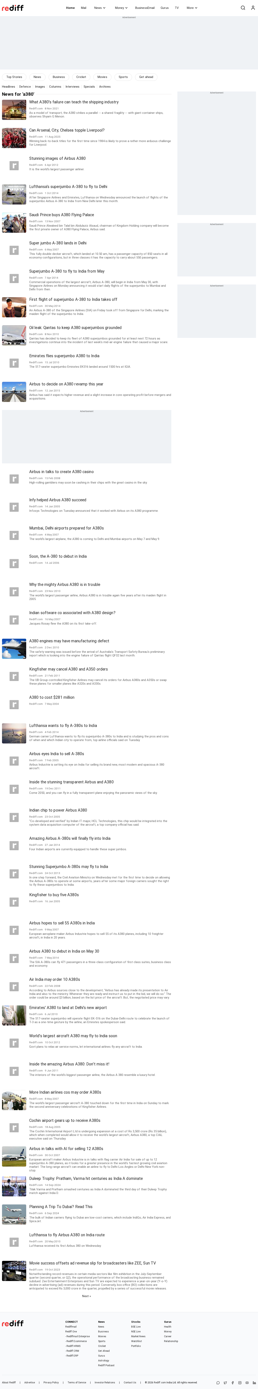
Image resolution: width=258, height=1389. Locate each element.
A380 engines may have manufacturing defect (69, 641)
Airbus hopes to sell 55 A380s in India (62, 923)
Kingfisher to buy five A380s (54, 895)
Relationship (171, 1341)
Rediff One (71, 1331)
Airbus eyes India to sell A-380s (56, 754)
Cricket (81, 77)
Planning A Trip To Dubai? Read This (61, 1206)
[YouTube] (247, 1383)
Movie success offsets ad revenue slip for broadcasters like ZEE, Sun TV (92, 1263)
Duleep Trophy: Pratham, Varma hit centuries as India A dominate (86, 1178)
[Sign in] (253, 8)
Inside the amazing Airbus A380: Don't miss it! (69, 1064)
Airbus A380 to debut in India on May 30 (64, 951)
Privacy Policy (51, 1382)
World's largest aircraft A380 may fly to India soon (73, 1036)
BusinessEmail (145, 8)
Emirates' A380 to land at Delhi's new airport (68, 1007)
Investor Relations (105, 1382)
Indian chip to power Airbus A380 (58, 810)
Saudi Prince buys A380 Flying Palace (61, 215)
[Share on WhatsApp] (218, 1383)
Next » (86, 1296)
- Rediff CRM (72, 1351)
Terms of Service (77, 1382)
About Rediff (9, 1382)
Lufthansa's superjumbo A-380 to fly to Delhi (68, 186)
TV (177, 8)
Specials (89, 86)
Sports (123, 77)
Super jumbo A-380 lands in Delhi (57, 243)
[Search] (243, 8)
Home (70, 8)
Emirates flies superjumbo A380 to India (64, 356)
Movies (102, 77)
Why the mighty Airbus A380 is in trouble (64, 584)
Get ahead (146, 77)
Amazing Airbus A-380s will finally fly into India (69, 838)
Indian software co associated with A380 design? (72, 612)
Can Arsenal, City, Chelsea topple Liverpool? (67, 130)
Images (40, 86)
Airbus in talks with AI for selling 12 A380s (66, 1148)
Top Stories (14, 77)
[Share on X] (225, 1383)
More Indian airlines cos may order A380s (65, 1092)
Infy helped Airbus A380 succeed (57, 500)
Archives (105, 86)
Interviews (72, 86)
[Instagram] (239, 1383)
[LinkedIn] (254, 1383)
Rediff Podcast (106, 1365)
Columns (55, 86)
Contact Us (130, 1382)
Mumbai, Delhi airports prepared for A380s (66, 528)
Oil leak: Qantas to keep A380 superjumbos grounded (75, 327)
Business (59, 77)
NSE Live (136, 1331)
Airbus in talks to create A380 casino (61, 471)
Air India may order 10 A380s (54, 979)
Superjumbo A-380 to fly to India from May (66, 271)
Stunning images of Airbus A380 (57, 158)
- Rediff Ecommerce (76, 1341)
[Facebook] (232, 1383)
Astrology (103, 1360)
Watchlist (136, 1341)
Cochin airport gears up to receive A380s (64, 1120)
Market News (138, 1336)
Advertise (29, 1382)
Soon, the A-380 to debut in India (58, 556)
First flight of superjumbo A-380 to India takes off (73, 299)
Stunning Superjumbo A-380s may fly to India (68, 866)
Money (119, 8)
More (190, 8)
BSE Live (136, 1326)
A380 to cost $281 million (52, 697)
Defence (25, 86)
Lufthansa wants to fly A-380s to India (63, 725)
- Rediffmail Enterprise (77, 1336)
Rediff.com (160, 1382)
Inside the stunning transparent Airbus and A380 (71, 782)
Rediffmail (71, 1326)
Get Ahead (104, 1351)
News (98, 8)
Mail (83, 8)
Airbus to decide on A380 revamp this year (66, 384)
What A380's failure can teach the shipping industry (74, 102)
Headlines (8, 86)
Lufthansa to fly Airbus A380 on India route (67, 1235)
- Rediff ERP (71, 1355)
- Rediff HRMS (72, 1346)
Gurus (165, 8)
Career (167, 1336)
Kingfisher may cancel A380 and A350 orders (68, 669)
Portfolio (136, 1346)
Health (167, 1326)
